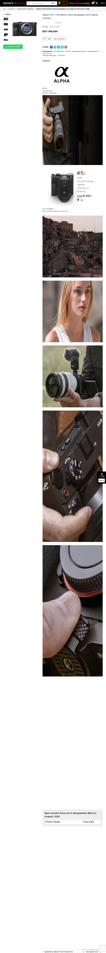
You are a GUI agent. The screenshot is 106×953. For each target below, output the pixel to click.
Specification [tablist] (58, 51)
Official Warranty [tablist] (49, 55)
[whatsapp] (55, 47)
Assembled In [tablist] (93, 51)
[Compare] (49, 39)
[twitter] (58, 47)
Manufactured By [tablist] (79, 51)
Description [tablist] (47, 51)
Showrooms (79, 3)
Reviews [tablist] (61, 55)
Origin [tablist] (68, 51)
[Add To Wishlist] (44, 39)
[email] (65, 47)
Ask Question (59, 39)
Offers (63, 2)
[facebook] (51, 47)
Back (8, 14)
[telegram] (62, 47)
